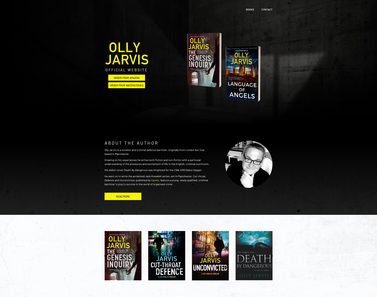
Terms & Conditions (146, 290)
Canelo (155, 180)
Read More (123, 196)
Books (250, 9)
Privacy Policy (120, 290)
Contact (266, 9)
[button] (123, 196)
